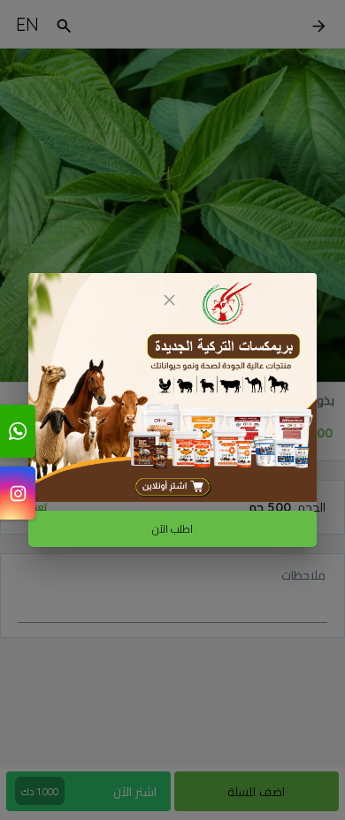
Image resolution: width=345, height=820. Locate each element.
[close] (169, 300)
